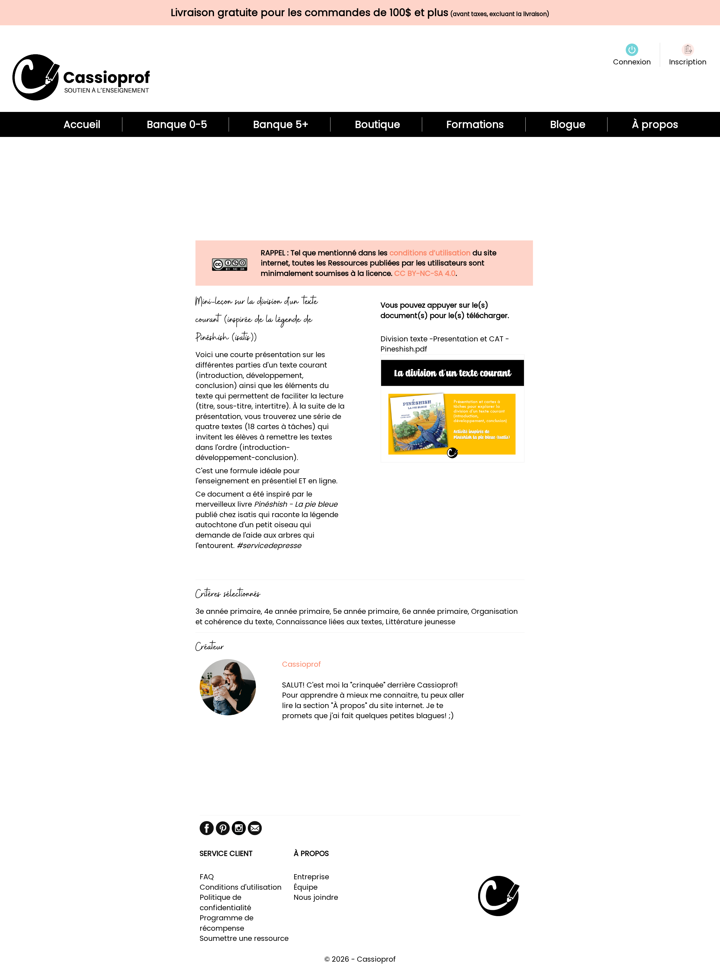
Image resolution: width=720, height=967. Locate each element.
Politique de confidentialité (225, 902)
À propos (655, 124)
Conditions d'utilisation (241, 887)
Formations (475, 124)
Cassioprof (301, 664)
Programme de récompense (226, 923)
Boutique (377, 124)
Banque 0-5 (177, 124)
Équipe (306, 887)
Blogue (568, 124)
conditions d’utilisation (430, 253)
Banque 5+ (281, 124)
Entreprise (311, 877)
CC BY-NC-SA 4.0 (425, 273)
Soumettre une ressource (244, 938)
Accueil (82, 124)
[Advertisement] (360, 193)
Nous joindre (316, 897)
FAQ (207, 877)
